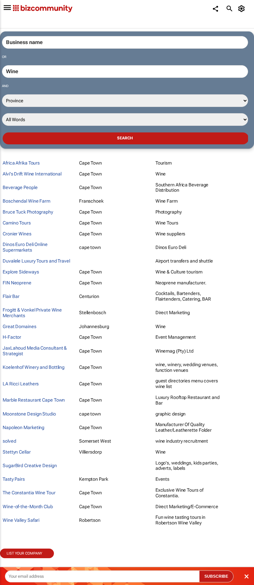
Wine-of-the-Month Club (28, 506)
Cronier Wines (17, 233)
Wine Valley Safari (21, 520)
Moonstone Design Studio (29, 413)
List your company (24, 553)
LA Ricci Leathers (21, 383)
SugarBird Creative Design (30, 465)
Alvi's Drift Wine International (32, 173)
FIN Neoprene (17, 282)
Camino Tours (17, 222)
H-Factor (12, 337)
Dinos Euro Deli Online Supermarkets (25, 247)
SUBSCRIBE (216, 576)
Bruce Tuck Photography (28, 212)
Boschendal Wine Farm (26, 201)
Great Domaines (19, 326)
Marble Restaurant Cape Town (34, 400)
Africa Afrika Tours (21, 163)
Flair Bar (11, 296)
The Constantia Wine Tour (29, 492)
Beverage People (20, 187)
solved (9, 441)
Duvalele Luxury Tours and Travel (36, 261)
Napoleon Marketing (23, 427)
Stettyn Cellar (17, 452)
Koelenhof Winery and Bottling (33, 367)
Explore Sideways (21, 271)
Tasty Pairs (14, 479)
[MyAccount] (242, 9)
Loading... (12, 562)
